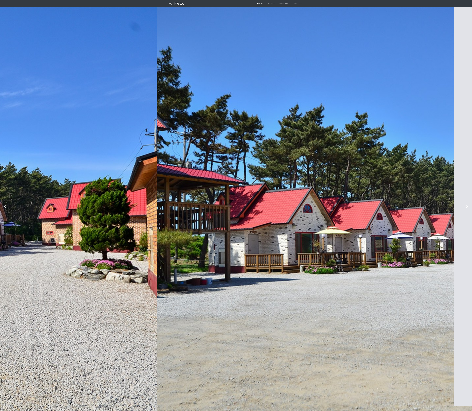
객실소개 (271, 3)
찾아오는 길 (284, 3)
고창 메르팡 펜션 (176, 3)
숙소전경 (260, 3)
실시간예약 (297, 3)
